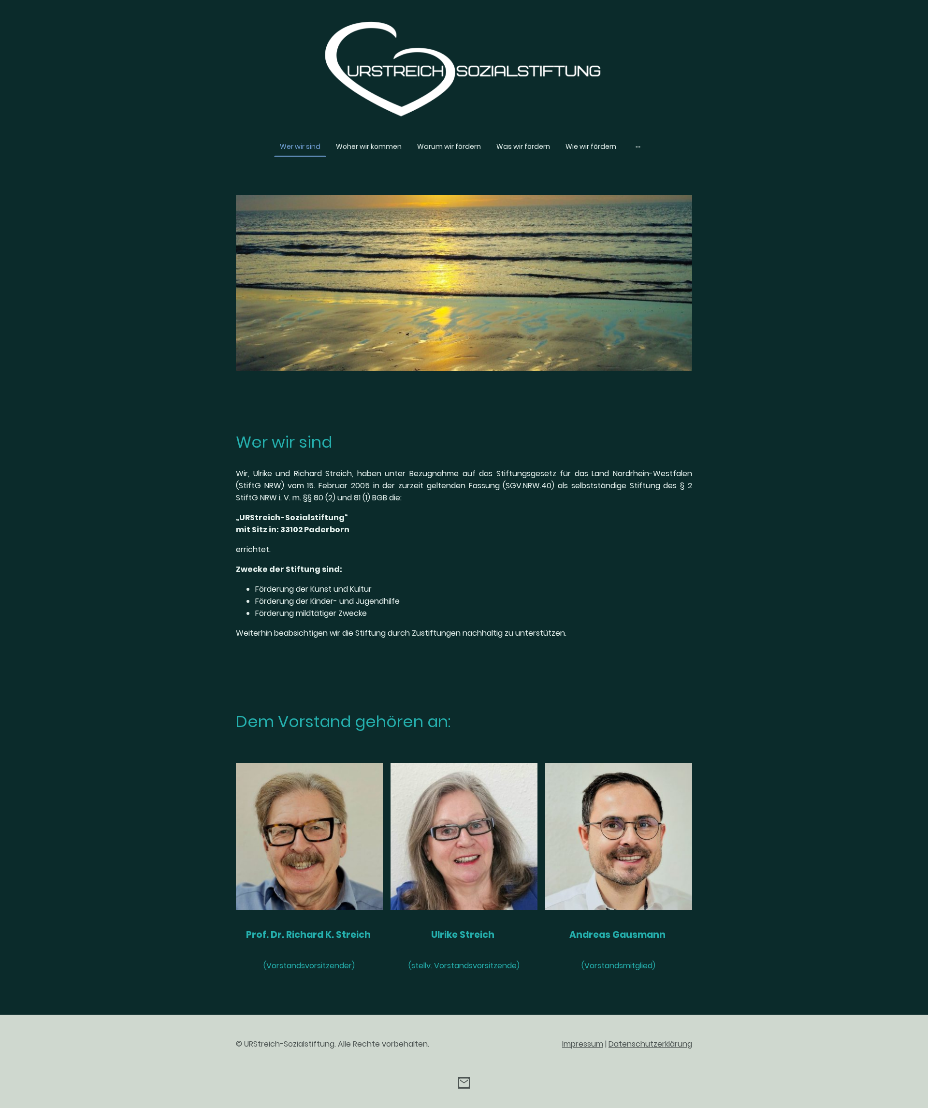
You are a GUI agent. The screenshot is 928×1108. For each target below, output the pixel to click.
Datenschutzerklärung (650, 1044)
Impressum (582, 1044)
